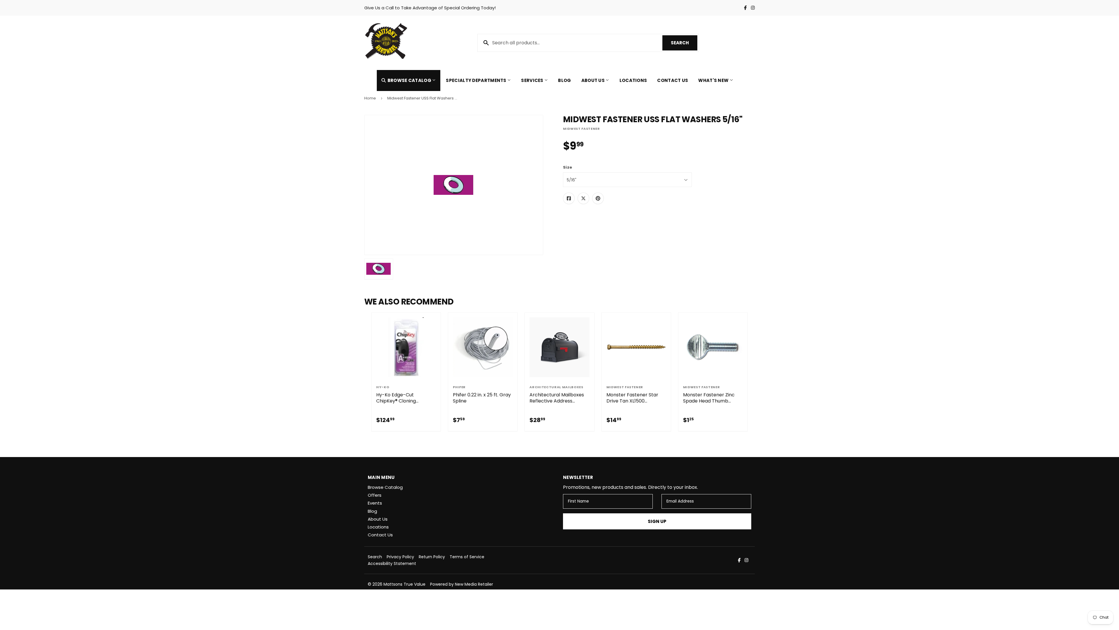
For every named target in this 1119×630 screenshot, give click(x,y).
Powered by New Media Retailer (461, 584)
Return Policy (432, 557)
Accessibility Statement (392, 563)
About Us (593, 80)
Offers (374, 495)
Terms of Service (467, 557)
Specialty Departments (476, 80)
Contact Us (672, 80)
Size (567, 167)
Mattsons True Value (404, 584)
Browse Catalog (409, 80)
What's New (713, 80)
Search (684, 43)
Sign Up (657, 521)
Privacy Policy (400, 557)
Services (532, 80)
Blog (564, 80)
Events (375, 503)
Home (370, 98)
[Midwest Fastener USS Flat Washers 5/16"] (378, 268)
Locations (633, 80)
